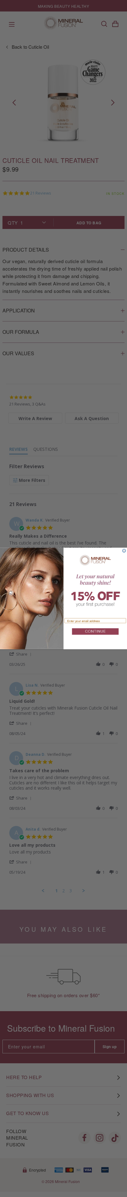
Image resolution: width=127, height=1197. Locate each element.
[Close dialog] (124, 550)
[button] (95, 632)
